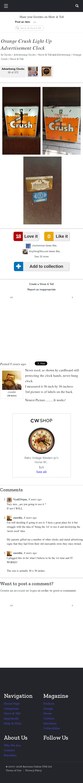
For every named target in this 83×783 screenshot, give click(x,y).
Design (48, 708)
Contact (9, 750)
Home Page (11, 703)
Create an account (12, 590)
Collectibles (51, 728)
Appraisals (11, 718)
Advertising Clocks (25, 54)
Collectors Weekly (42, 6)
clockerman (38, 245)
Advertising (63, 54)
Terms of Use (13, 770)
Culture (48, 718)
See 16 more (41, 256)
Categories (11, 708)
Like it (57, 236)
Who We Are (12, 745)
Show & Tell (45, 54)
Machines (50, 723)
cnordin (12, 392)
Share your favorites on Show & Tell (41, 17)
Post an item (22, 22)
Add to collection (46, 266)
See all (41, 472)
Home (47, 713)
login (33, 590)
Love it (27, 236)
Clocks (8, 54)
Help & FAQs (13, 723)
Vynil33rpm (20, 499)
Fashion (48, 703)
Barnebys (10, 755)
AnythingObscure (38, 251)
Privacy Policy (33, 770)
